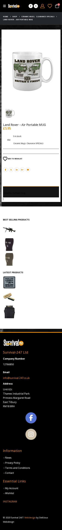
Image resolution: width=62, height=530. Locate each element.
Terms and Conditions (17, 468)
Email (27, 169)
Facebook (5, 169)
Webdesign (30, 517)
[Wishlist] (49, 6)
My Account (11, 488)
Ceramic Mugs (19, 143)
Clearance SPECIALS (35, 143)
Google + (22, 169)
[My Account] (42, 6)
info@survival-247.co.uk (16, 378)
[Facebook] (31, 6)
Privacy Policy (12, 462)
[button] (5, 6)
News (8, 457)
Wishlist (9, 493)
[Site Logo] (14, 6)
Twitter (11, 169)
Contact (9, 473)
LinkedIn (16, 169)
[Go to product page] (9, 229)
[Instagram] (36, 6)
